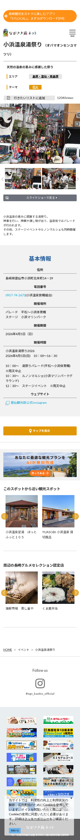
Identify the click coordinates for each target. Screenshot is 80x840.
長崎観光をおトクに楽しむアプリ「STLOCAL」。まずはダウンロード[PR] (36, 16)
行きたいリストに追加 (29, 98)
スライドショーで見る (40, 197)
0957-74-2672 (16, 295)
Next (69, 134)
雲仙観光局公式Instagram (29, 402)
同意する (15, 830)
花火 (35, 87)
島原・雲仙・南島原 (45, 76)
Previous (11, 134)
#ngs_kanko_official (40, 693)
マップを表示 (41, 430)
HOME (7, 650)
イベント (23, 650)
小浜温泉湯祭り (45, 650)
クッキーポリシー (36, 819)
